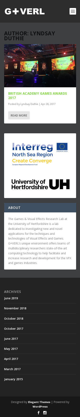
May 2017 (11, 349)
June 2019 (11, 298)
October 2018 (13, 318)
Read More (19, 115)
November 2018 (15, 308)
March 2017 (12, 369)
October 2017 (13, 329)
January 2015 (13, 379)
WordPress (40, 406)
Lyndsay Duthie (29, 104)
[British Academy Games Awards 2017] (40, 65)
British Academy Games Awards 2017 (37, 95)
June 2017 (11, 339)
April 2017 (11, 359)
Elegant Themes (39, 402)
